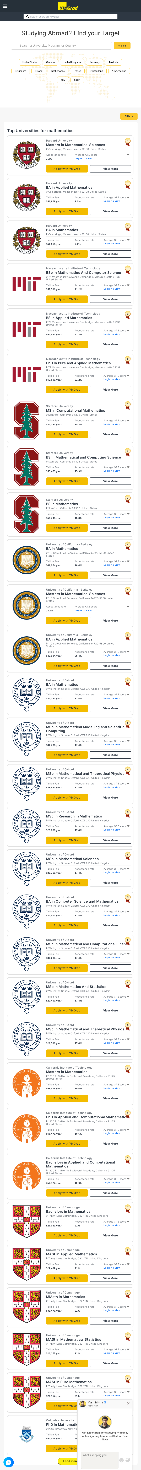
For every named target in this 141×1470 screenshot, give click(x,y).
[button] (5, 6)
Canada (50, 62)
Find (123, 45)
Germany (95, 62)
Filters (129, 116)
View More (110, 168)
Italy (63, 79)
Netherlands (58, 71)
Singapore (20, 71)
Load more (70, 1461)
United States (30, 62)
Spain (77, 79)
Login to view (83, 158)
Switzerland (96, 71)
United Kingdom (72, 62)
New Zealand (119, 71)
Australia (113, 62)
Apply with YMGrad (66, 168)
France (77, 71)
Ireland (38, 71)
